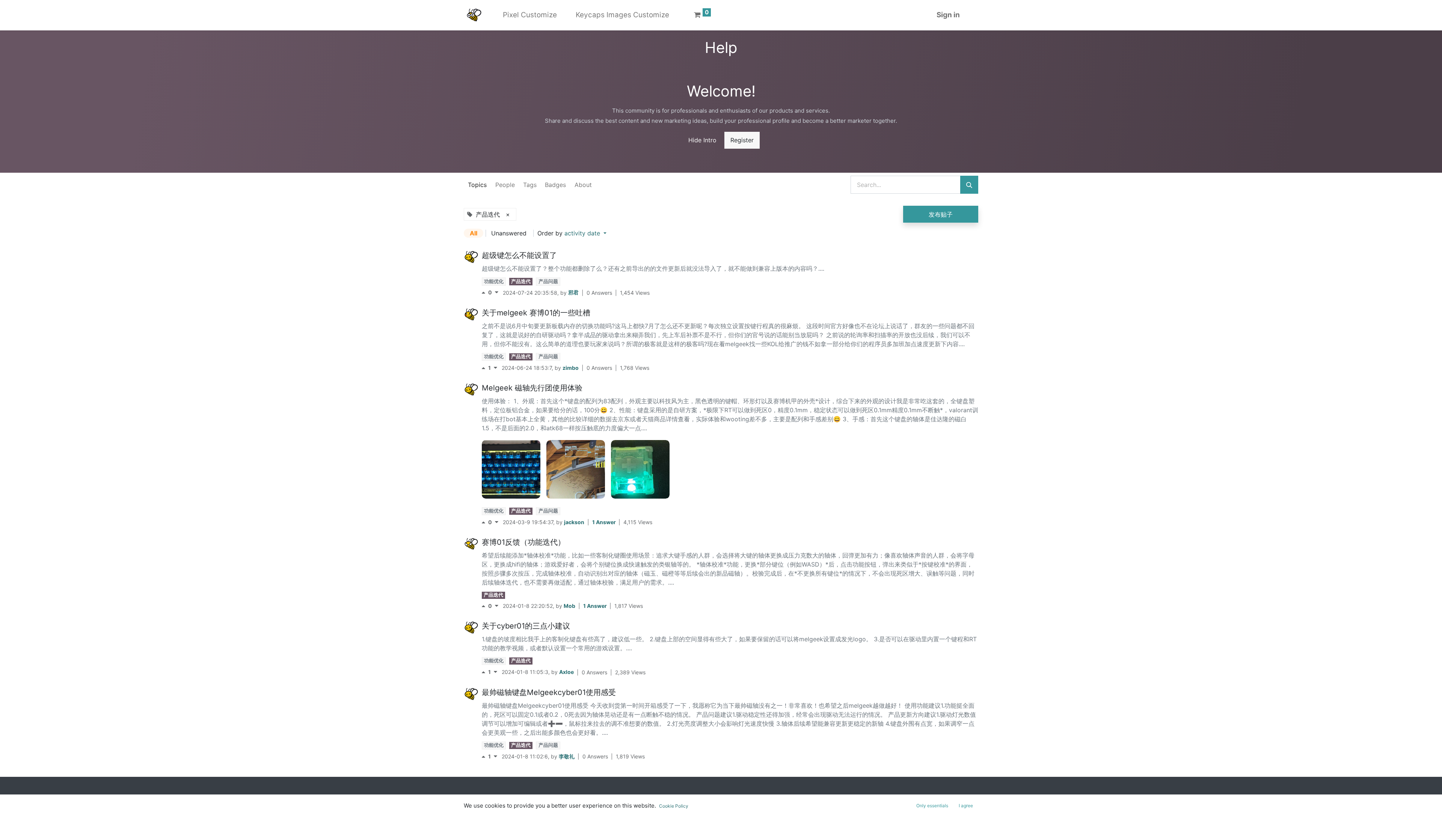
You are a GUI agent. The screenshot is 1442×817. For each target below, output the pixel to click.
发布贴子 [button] (941, 214)
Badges (555, 184)
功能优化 (494, 281)
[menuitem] (529, 15)
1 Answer (604, 522)
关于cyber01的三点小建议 (526, 625)
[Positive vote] (485, 292)
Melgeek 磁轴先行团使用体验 (532, 387)
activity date (583, 233)
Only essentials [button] (932, 805)
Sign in (948, 15)
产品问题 (548, 281)
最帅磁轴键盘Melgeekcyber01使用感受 (549, 692)
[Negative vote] (496, 292)
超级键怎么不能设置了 (519, 255)
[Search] (969, 185)
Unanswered (508, 233)
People (505, 184)
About (583, 184)
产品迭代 (521, 281)
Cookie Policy (673, 806)
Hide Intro (702, 140)
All (473, 233)
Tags (530, 184)
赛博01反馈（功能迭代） (523, 542)
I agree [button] (966, 805)
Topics (477, 184)
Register (742, 140)
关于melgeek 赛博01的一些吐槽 (536, 312)
